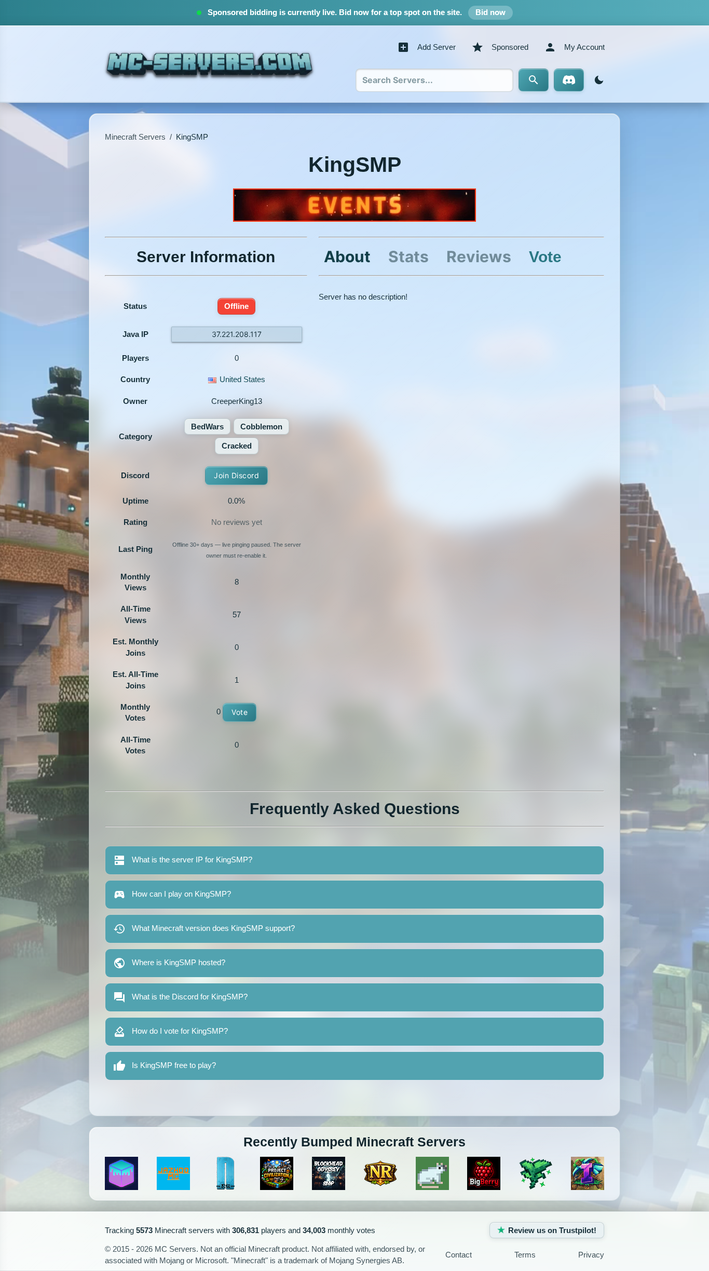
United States (242, 379)
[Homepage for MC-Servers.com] (209, 63)
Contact (458, 1254)
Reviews (478, 256)
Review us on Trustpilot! (552, 1230)
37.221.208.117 (237, 334)
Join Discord (236, 475)
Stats (408, 256)
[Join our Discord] (569, 80)
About (347, 256)
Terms (525, 1254)
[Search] (534, 80)
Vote (239, 712)
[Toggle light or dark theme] (597, 80)
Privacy (591, 1254)
